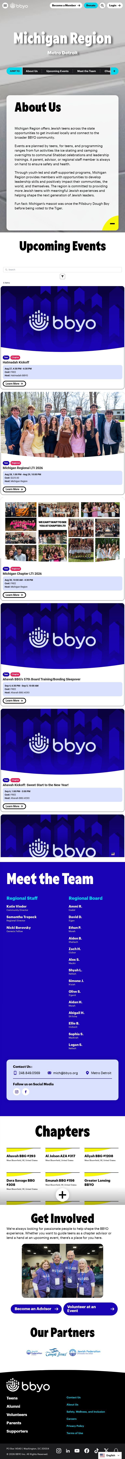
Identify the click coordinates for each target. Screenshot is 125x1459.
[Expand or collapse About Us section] (110, 223)
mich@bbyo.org (65, 1073)
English (110, 1455)
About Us (32, 71)
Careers (71, 1418)
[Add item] (114, 71)
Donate (91, 5)
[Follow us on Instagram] (16, 1091)
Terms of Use (75, 1433)
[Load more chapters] (62, 1195)
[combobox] (110, 1455)
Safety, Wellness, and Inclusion (86, 1411)
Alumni (13, 1406)
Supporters (17, 1431)
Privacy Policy (75, 1426)
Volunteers (17, 1414)
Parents (14, 1422)
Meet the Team (86, 71)
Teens (12, 1398)
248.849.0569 (29, 1073)
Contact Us (74, 1397)
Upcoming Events (57, 71)
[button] (5, 5)
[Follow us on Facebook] (25, 1091)
